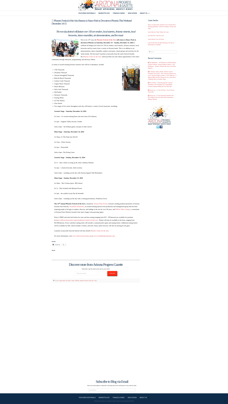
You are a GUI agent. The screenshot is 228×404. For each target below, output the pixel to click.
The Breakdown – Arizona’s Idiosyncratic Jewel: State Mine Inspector (162, 66)
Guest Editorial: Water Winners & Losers (158, 32)
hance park (62, 280)
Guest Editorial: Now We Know (156, 39)
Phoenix (77, 280)
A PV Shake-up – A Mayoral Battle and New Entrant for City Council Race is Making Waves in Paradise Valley (162, 77)
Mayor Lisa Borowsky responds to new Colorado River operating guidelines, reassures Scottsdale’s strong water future (162, 26)
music (73, 280)
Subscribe (112, 273)
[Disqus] (96, 307)
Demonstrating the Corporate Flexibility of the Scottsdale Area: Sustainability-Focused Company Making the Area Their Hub (160, 84)
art (58, 280)
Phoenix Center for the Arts (92, 57)
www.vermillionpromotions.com (104, 236)
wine (95, 280)
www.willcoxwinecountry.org (81, 236)
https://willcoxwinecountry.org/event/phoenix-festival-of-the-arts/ (77, 220)
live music (68, 280)
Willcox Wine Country (122, 209)
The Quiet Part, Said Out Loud (156, 35)
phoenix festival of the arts (87, 280)
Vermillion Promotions (76, 206)
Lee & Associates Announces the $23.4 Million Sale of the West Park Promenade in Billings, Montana (161, 97)
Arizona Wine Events (100, 204)
